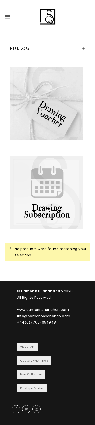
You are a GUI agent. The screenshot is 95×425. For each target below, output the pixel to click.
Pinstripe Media (31, 388)
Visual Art (27, 347)
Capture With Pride (34, 360)
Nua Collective (31, 374)
